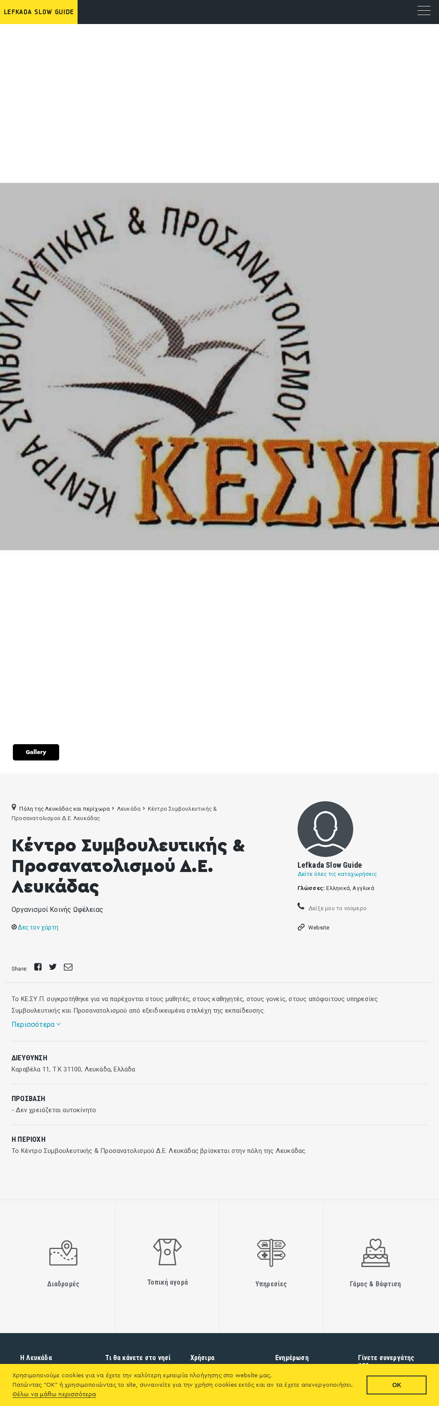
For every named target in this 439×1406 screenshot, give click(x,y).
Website (318, 927)
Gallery (36, 752)
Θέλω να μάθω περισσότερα (54, 1394)
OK (396, 1385)
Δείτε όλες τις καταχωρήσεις (337, 874)
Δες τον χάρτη (37, 927)
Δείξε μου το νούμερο (337, 908)
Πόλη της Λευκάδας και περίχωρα (64, 809)
